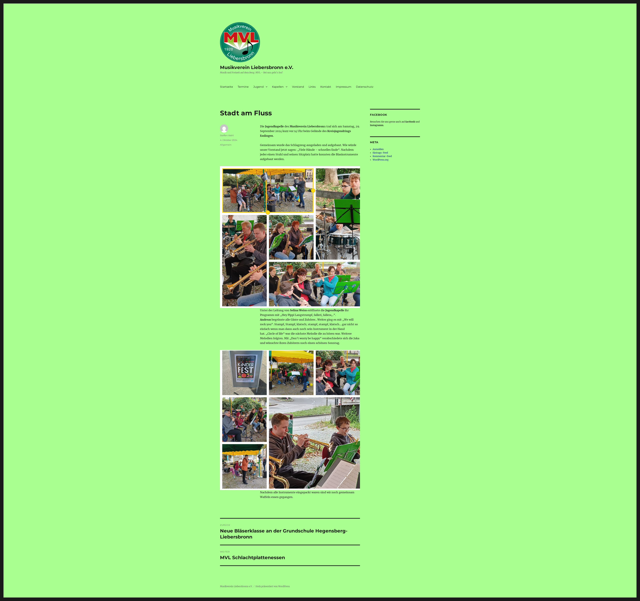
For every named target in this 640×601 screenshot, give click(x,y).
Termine (243, 86)
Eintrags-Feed (380, 152)
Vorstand (298, 86)
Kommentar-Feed (382, 156)
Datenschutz (364, 86)
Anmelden (378, 149)
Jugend (258, 86)
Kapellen (278, 86)
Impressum (343, 86)
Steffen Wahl (227, 135)
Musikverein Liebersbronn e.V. (256, 67)
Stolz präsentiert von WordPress (273, 586)
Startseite (226, 86)
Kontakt (325, 86)
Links (312, 86)
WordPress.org (380, 159)
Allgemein (226, 144)
